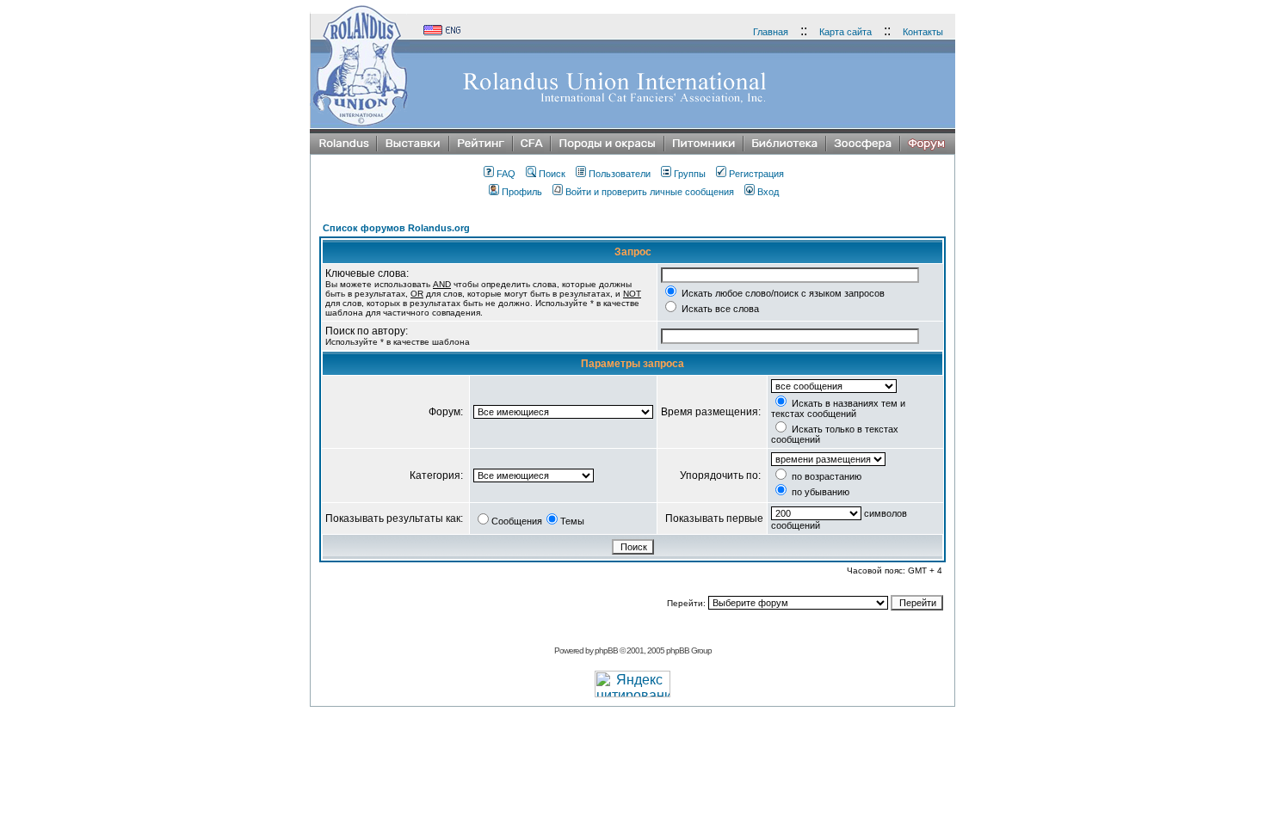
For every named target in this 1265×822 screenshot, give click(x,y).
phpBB (606, 650)
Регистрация (756, 174)
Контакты (923, 32)
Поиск (552, 174)
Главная (770, 32)
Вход (768, 192)
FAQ (506, 174)
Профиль (522, 192)
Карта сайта (845, 32)
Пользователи (620, 174)
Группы (690, 174)
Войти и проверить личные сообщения (649, 192)
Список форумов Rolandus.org (396, 228)
